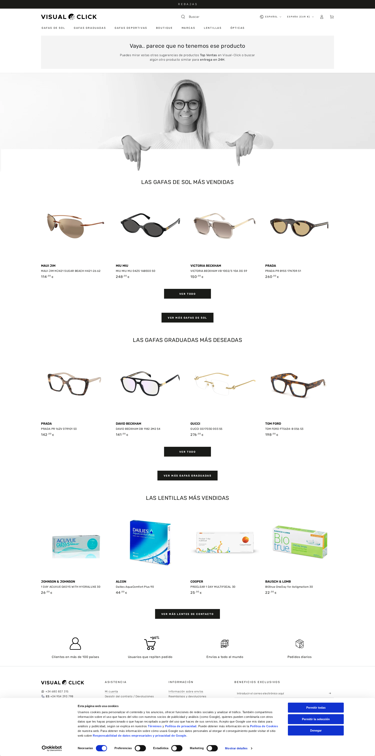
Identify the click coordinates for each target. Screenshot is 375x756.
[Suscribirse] (331, 693)
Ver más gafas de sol (187, 317)
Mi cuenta (111, 691)
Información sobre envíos (186, 691)
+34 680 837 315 (57, 691)
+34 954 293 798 (59, 696)
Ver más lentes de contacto (187, 614)
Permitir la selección (316, 719)
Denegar (316, 730)
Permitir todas (316, 707)
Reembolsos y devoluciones (187, 696)
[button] (192, 17)
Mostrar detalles (236, 748)
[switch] (140, 748)
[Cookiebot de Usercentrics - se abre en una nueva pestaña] (52, 748)
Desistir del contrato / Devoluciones (129, 696)
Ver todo (187, 293)
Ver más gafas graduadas (188, 475)
